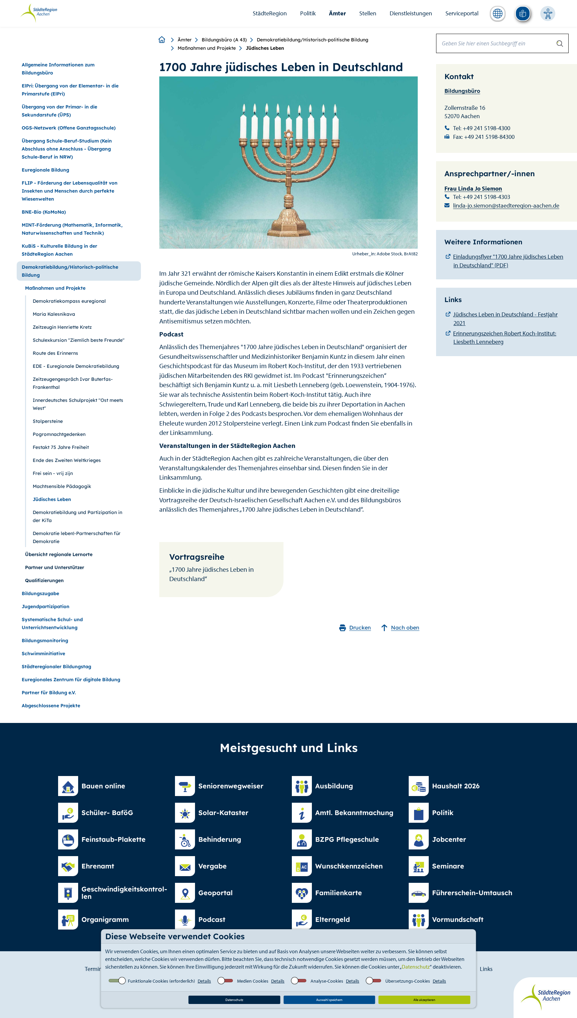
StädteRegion (270, 13)
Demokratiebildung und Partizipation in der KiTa (77, 516)
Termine (95, 969)
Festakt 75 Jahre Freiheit (61, 447)
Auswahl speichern (329, 1000)
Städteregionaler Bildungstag (56, 667)
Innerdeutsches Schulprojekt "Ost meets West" (78, 404)
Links (486, 969)
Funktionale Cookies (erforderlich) (161, 981)
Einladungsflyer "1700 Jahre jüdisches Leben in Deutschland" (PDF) (508, 261)
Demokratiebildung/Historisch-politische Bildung (312, 40)
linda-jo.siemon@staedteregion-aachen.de (506, 205)
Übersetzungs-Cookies (407, 981)
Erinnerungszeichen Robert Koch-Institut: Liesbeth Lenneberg (504, 337)
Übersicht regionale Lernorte (58, 554)
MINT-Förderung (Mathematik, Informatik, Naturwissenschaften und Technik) (72, 229)
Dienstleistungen (411, 13)
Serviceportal (461, 13)
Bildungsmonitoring (45, 641)
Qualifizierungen (44, 580)
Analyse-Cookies (327, 981)
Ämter (337, 13)
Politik (308, 13)
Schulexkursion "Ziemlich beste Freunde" (79, 340)
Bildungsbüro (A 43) (224, 40)
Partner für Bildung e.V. (49, 693)
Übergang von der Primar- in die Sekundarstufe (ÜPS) (59, 111)
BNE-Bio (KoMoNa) (44, 212)
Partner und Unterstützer (54, 567)
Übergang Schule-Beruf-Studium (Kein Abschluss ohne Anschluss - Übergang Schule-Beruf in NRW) (67, 149)
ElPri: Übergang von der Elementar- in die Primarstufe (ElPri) (70, 90)
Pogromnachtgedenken (59, 434)
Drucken (360, 627)
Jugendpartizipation (45, 606)
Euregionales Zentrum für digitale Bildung (71, 680)
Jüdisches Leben (52, 499)
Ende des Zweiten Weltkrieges (67, 460)
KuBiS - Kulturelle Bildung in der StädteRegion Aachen (59, 250)
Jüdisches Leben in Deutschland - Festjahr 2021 (505, 318)
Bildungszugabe (40, 593)
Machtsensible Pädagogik (62, 486)
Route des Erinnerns (55, 353)
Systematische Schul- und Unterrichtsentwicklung (52, 623)
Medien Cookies (252, 981)
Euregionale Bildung (45, 170)
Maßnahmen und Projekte (207, 48)
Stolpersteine (48, 421)
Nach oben (405, 627)
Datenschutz (416, 966)
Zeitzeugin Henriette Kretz (62, 327)
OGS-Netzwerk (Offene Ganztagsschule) (69, 128)
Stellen (367, 13)
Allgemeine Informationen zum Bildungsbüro (58, 69)
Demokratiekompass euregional (69, 301)
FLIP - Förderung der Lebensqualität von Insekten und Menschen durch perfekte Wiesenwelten (70, 191)
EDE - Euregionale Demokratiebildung (76, 366)
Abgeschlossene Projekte (51, 706)
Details (204, 981)
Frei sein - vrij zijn (53, 473)
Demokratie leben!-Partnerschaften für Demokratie (77, 537)
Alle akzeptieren (424, 1000)
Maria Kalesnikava (54, 314)
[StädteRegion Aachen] (38, 13)
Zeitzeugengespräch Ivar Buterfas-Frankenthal (73, 383)
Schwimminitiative (43, 654)
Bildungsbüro (462, 90)
